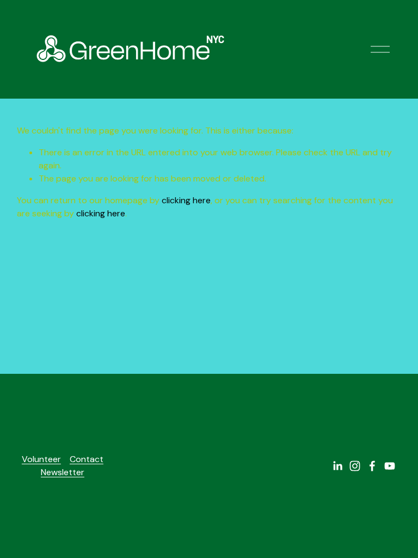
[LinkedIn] (337, 465)
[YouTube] (389, 465)
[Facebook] (372, 465)
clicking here (186, 200)
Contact (86, 459)
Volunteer (41, 459)
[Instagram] (354, 465)
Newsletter (62, 472)
